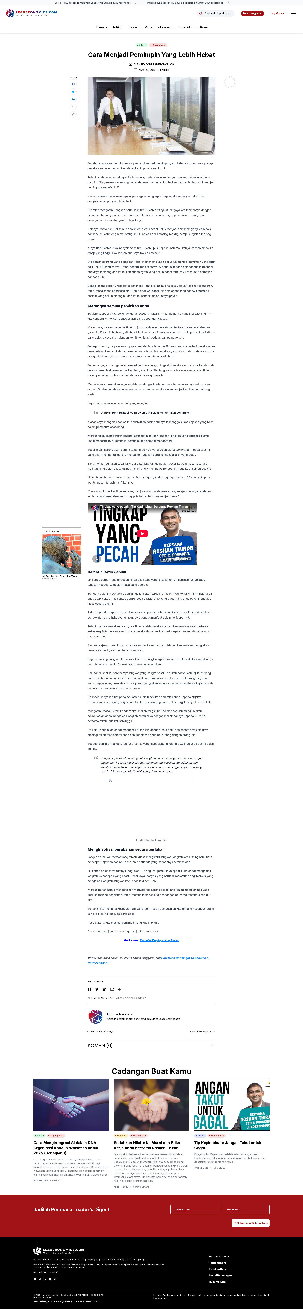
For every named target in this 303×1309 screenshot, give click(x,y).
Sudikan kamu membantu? (45, 1272)
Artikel (117, 27)
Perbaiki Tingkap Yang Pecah (159, 940)
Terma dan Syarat (83, 1301)
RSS (96, 1301)
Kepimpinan (159, 45)
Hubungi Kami (217, 1281)
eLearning (165, 27)
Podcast (133, 27)
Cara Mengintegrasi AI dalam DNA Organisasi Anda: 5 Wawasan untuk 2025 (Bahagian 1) (65, 1147)
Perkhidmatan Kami (193, 27)
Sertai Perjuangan (220, 1275)
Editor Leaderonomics (157, 64)
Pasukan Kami (217, 1269)
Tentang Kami (217, 1262)
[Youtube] (50, 1279)
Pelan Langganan (252, 13)
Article (142, 45)
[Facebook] (34, 1279)
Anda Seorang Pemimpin (131, 997)
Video (149, 27)
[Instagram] (55, 1279)
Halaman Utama (219, 1256)
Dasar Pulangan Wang (61, 1301)
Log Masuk (277, 13)
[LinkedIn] (45, 1279)
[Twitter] (40, 1279)
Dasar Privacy (40, 1301)
